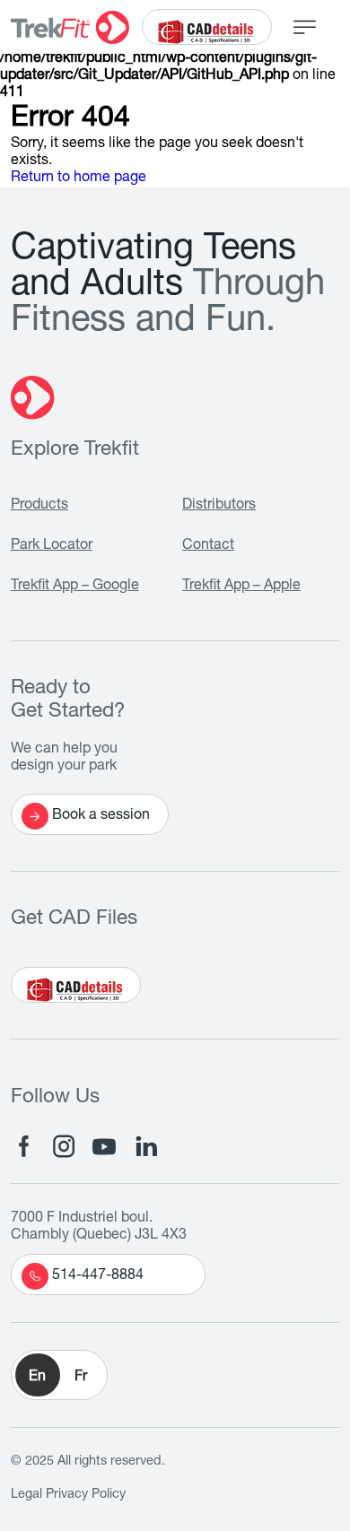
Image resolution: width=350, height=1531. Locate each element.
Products (39, 506)
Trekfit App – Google (75, 586)
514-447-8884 (98, 1276)
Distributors (219, 506)
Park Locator (51, 546)
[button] (59, 1375)
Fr (80, 1377)
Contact (208, 546)
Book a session (101, 816)
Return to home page (78, 178)
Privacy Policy (86, 1495)
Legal (26, 1495)
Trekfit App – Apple (241, 586)
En (37, 1377)
